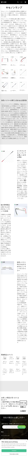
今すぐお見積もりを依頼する (23, 403)
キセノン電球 (18, 357)
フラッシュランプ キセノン (5, 372)
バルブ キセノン (11, 362)
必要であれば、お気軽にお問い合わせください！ (13, 423)
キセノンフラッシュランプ (24, 364)
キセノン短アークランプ (11, 371)
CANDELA (5, 78)
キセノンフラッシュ (18, 363)
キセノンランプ (11, 357)
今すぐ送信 (21, 427)
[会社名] (4, 2)
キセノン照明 (5, 357)
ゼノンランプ (5, 362)
